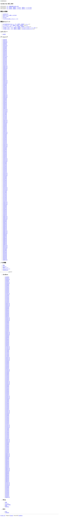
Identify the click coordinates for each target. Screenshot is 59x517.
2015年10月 (5, 133)
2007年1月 (5, 258)
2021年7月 (5, 58)
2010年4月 (5, 211)
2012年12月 (5, 173)
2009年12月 (5, 216)
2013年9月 (5, 162)
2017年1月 (5, 119)
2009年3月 (5, 227)
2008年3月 (5, 241)
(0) (18, 6)
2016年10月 (5, 122)
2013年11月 (5, 159)
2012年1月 (5, 186)
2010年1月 (5, 215)
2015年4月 (5, 139)
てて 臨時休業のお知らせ (12, 6)
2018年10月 (5, 97)
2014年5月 (5, 152)
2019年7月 (5, 86)
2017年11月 (5, 110)
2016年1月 (5, 131)
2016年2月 (5, 129)
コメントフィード (6, 268)
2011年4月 (5, 197)
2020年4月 (5, 75)
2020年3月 (5, 76)
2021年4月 (5, 61)
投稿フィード (5, 267)
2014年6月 (5, 151)
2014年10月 (5, 146)
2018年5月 (5, 103)
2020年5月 (5, 74)
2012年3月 (5, 184)
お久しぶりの (5, 16)
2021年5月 (5, 60)
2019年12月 (5, 80)
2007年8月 (5, 250)
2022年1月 (5, 55)
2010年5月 (5, 210)
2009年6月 (5, 223)
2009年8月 (5, 221)
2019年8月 (5, 85)
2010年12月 (5, 202)
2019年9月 (5, 84)
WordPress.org (5, 269)
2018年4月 (5, 104)
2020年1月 (5, 79)
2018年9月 (5, 98)
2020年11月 (5, 67)
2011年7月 (5, 193)
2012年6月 (5, 180)
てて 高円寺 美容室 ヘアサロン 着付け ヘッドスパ (18, 7)
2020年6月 (5, 73)
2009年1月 (5, 229)
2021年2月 (5, 63)
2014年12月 (5, 144)
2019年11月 (5, 81)
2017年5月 (5, 116)
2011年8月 (5, 192)
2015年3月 (5, 140)
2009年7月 (5, 222)
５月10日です (5, 14)
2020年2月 (5, 78)
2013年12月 (5, 158)
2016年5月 (5, 127)
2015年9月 (5, 134)
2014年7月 (5, 150)
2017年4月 (5, 117)
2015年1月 (5, 143)
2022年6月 (5, 50)
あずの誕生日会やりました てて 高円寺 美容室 (13, 24)
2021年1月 (5, 64)
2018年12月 (7, 332)
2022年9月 (5, 46)
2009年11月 (5, 217)
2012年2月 (5, 185)
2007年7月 (5, 251)
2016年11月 (5, 121)
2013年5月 (5, 167)
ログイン (4, 266)
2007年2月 (5, 257)
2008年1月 (5, 244)
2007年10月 (5, 247)
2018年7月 (7, 338)
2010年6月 (5, 209)
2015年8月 (5, 135)
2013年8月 (5, 163)
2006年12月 (5, 259)
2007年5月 (5, 253)
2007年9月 (5, 249)
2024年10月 (5, 42)
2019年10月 (5, 82)
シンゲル (27, 26)
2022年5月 (5, 51)
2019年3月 (5, 91)
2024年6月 (5, 43)
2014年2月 (5, 156)
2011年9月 (5, 191)
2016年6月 (5, 126)
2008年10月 (5, 233)
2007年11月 (5, 246)
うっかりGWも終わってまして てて (10, 18)
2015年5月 (5, 138)
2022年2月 (5, 54)
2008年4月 (5, 240)
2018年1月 (5, 108)
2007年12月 (5, 245)
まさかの (4, 17)
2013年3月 (5, 169)
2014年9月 (5, 147)
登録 (4, 265)
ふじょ (26, 24)
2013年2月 (5, 170)
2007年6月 (5, 252)
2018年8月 (5, 99)
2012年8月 (5, 178)
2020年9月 (5, 69)
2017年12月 (5, 109)
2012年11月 (5, 174)
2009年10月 (5, 218)
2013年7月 (5, 164)
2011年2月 (5, 199)
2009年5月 (5, 224)
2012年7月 (5, 179)
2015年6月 (5, 137)
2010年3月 (5, 212)
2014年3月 (5, 155)
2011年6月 (5, 194)
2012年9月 (5, 176)
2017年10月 (5, 111)
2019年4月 (5, 90)
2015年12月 (5, 132)
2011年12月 (5, 187)
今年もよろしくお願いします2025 (10, 15)
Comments (7, 512)
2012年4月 (5, 182)
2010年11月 (5, 203)
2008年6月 (5, 238)
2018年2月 (5, 107)
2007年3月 (5, 256)
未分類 (4, 34)
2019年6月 (5, 87)
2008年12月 (7, 468)
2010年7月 (5, 208)
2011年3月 (5, 198)
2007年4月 (5, 255)
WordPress (7, 506)
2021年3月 (5, 62)
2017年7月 (5, 115)
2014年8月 (5, 149)
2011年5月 (5, 196)
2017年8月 (5, 114)
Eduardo (11, 515)
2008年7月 (7, 474)
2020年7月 (5, 72)
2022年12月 (5, 45)
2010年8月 (5, 206)
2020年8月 (5, 70)
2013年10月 (5, 161)
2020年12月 (5, 66)
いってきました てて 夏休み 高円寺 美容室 (13, 25)
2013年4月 (5, 168)
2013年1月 (5, 172)
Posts (6, 511)
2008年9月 (5, 234)
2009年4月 (5, 226)
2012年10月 (5, 175)
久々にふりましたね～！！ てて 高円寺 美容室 (13, 26)
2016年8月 (5, 125)
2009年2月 (5, 228)
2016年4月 (5, 128)
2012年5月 (5, 181)
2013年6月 (7, 403)
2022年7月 (5, 49)
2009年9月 (5, 220)
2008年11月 (5, 232)
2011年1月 (5, 200)
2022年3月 (5, 52)
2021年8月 (5, 57)
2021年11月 (5, 56)
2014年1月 (5, 157)
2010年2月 (5, 214)
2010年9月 (5, 205)
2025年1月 (5, 40)
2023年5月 (5, 44)
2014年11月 (5, 145)
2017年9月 (5, 113)
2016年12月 (5, 120)
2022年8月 (5, 48)
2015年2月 (5, 141)
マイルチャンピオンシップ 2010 (28, 27)
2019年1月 (5, 93)
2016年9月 (5, 123)
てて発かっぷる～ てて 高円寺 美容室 (11, 27)
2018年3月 (5, 105)
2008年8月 (5, 235)
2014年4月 (5, 153)
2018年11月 (5, 96)
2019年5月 (5, 88)
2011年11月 (5, 188)
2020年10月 (5, 68)
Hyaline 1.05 (2, 515)
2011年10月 (5, 190)
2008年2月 (5, 243)
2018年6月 (5, 102)
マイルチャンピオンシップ (27, 28)
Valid (8, 504)
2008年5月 (5, 239)
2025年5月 (5, 39)
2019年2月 (5, 92)
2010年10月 (5, 204)
